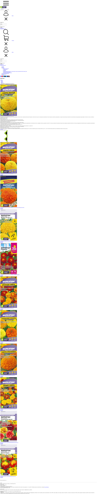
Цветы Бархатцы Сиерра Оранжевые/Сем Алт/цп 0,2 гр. (7, 375)
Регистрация (2, 64)
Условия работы (5, 69)
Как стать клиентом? (6, 68)
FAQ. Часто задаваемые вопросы (7, 72)
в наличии (1, 129)
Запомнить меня (2, 26)
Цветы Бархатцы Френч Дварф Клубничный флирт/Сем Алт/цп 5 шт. (9, 442)
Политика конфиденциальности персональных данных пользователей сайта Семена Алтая (15, 71)
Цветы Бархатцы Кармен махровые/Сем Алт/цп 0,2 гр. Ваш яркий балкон (9, 274)
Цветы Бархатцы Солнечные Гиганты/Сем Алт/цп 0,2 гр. (7, 341)
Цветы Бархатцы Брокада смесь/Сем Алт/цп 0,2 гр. (6, 308)
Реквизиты (4, 70)
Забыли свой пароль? (3, 65)
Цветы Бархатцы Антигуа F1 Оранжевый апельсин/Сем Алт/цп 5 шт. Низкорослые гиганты (12, 207)
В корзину (1, 175)
